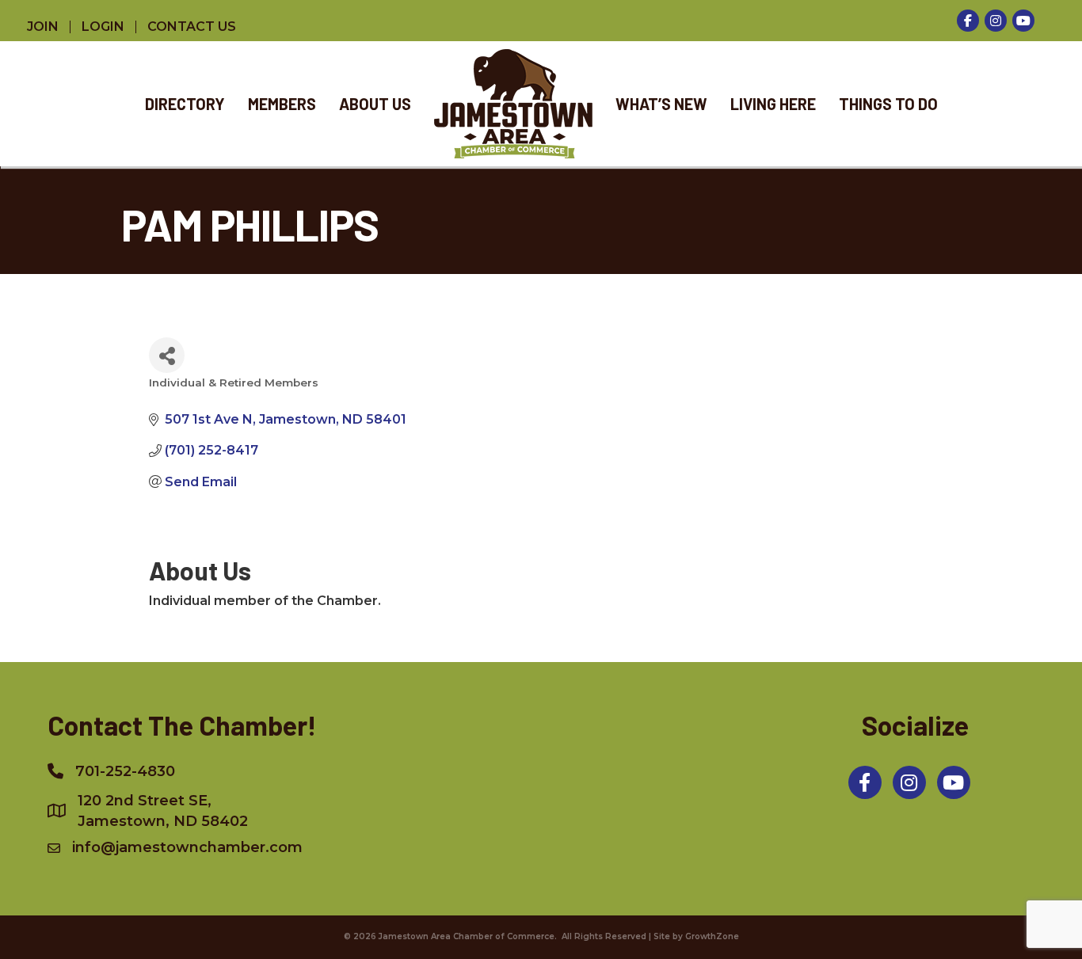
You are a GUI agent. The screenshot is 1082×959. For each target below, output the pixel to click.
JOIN (43, 27)
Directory (185, 103)
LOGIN (103, 27)
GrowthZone (712, 936)
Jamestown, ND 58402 (163, 811)
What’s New (661, 103)
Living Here (773, 103)
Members (282, 103)
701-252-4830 (125, 771)
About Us (375, 103)
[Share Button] (167, 355)
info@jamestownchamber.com (187, 847)
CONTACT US (191, 27)
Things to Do (888, 103)
